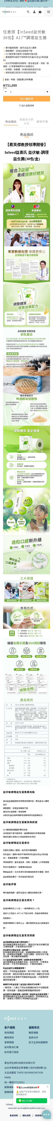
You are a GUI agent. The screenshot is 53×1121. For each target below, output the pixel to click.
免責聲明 (39, 1115)
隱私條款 (26, 1115)
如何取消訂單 (11, 1047)
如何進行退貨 (11, 1052)
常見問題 (9, 1032)
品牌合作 (33, 1037)
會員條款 (14, 1115)
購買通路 (33, 1032)
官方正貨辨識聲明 (38, 1042)
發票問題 (9, 1042)
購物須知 (9, 1037)
